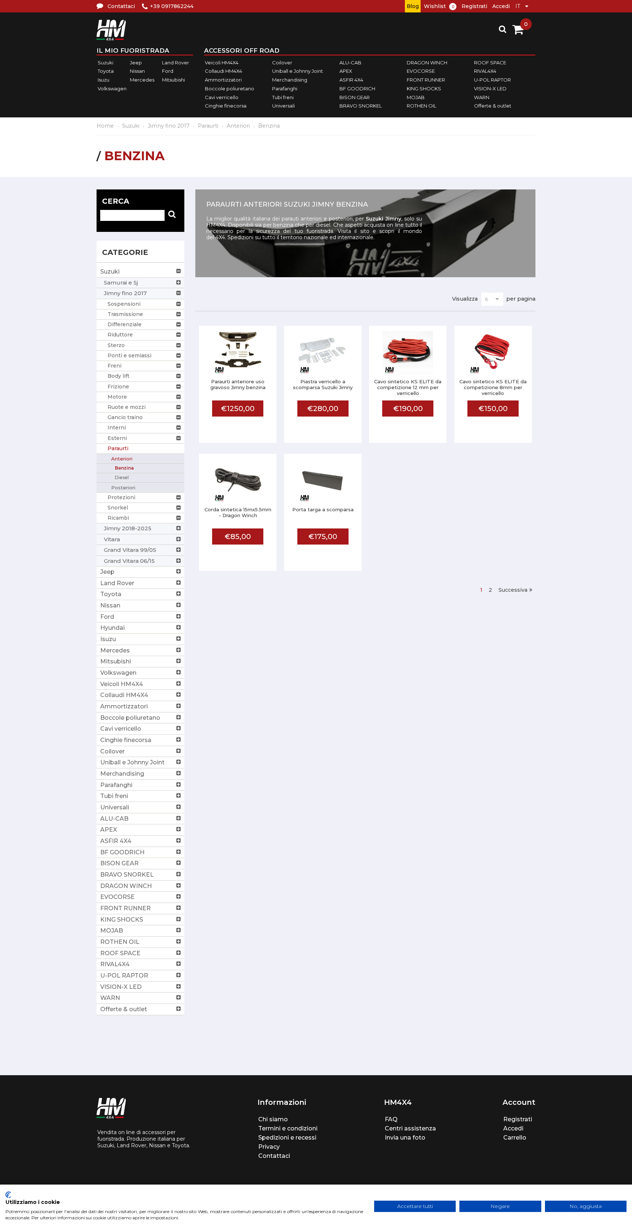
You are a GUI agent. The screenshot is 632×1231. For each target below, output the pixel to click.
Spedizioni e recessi (287, 1137)
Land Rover (175, 62)
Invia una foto (405, 1137)
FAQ (391, 1119)
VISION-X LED (490, 88)
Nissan (137, 71)
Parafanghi (284, 88)
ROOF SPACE (490, 62)
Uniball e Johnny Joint (297, 71)
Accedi (501, 6)
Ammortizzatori (223, 80)
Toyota (106, 71)
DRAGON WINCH (427, 62)
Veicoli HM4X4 (221, 62)
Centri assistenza (410, 1128)
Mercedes (142, 80)
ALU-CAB (350, 62)
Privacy (269, 1146)
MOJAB (416, 97)
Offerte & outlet (492, 106)
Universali (283, 106)
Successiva (513, 590)
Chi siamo (273, 1119)
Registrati (474, 6)
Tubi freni (283, 97)
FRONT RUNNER (426, 80)
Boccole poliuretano (229, 88)
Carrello (514, 1137)
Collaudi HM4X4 (223, 71)
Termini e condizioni (287, 1128)
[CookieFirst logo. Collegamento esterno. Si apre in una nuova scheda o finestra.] (8, 1195)
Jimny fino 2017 (168, 126)
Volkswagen (112, 88)
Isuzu (103, 80)
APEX (345, 71)
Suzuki (105, 62)
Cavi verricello (221, 97)
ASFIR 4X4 (351, 80)
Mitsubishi (173, 80)
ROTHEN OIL (421, 106)
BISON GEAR (354, 97)
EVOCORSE (421, 71)
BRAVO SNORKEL (360, 106)
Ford (167, 71)
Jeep (136, 62)
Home (105, 126)
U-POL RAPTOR (492, 80)
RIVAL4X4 (485, 71)
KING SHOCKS (424, 88)
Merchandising (289, 80)
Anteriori (238, 126)
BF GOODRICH (357, 88)
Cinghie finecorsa (226, 106)
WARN (481, 97)
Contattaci (274, 1155)
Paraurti (208, 126)
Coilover (282, 62)
